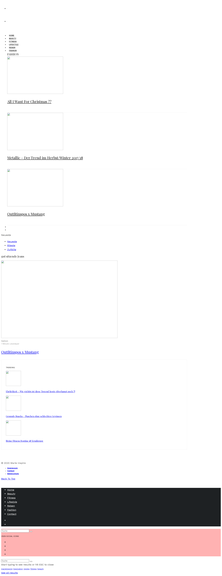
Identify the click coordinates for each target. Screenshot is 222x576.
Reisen (11, 505)
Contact (10, 471)
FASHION (13, 50)
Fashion (4, 341)
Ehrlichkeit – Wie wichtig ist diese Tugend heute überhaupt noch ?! (40, 391)
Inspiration (18, 569)
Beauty (11, 493)
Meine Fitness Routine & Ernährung (24, 440)
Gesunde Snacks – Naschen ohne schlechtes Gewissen (34, 416)
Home (10, 489)
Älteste (11, 245)
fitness (33, 569)
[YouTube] (9, 230)
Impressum (12, 468)
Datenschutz (13, 474)
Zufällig (11, 249)
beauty (40, 569)
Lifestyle (12, 501)
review (27, 569)
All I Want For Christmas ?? (29, 101)
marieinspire (7, 569)
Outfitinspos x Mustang (26, 214)
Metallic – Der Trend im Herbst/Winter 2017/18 (45, 157)
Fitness (11, 497)
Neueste (12, 241)
